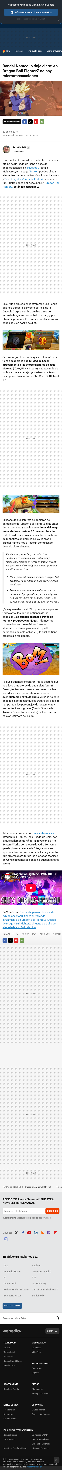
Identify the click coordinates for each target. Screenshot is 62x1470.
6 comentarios (13, 121)
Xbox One (45, 933)
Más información (34, 1467)
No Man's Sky (39, 1283)
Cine (5, 1265)
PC (16, 933)
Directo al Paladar (11, 1389)
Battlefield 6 (38, 1295)
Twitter (30, 121)
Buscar (58, 1318)
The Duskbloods (35, 51)
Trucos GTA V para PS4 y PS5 (38, 1187)
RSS (42, 1232)
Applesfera (8, 1356)
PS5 (34, 1277)
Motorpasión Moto (40, 1393)
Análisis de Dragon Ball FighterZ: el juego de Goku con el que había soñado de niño (30, 923)
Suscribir (52, 1211)
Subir (50, 1331)
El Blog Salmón (38, 1410)
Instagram (35, 1232)
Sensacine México (40, 1439)
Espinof (35, 1373)
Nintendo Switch (12, 1271)
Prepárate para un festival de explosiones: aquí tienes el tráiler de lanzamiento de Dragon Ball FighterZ (28, 916)
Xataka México (10, 1435)
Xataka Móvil (9, 1352)
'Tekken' (33, 171)
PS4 (34, 933)
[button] (21, 147)
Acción (25, 933)
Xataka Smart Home (12, 1361)
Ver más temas (12, 1306)
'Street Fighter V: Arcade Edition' (23, 179)
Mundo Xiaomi (9, 1365)
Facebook (24, 121)
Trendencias (9, 1410)
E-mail (42, 121)
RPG (8, 51)
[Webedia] (12, 1333)
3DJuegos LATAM (40, 1435)
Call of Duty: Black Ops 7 (45, 1289)
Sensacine (36, 1368)
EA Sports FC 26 (12, 1295)
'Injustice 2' (33, 167)
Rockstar (19, 51)
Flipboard (36, 121)
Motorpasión (37, 1389)
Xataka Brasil (9, 1439)
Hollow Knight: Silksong (16, 1289)
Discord (5, 1238)
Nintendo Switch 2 (41, 1271)
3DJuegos (36, 1347)
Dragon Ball (9, 1283)
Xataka (6, 1347)
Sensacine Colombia (41, 1444)
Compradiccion (10, 1418)
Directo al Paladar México (14, 1448)
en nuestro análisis (44, 833)
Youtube (29, 1232)
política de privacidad (41, 1218)
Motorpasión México (41, 1448)
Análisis (36, 1265)
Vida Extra (36, 1352)
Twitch (48, 1232)
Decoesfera (8, 1414)
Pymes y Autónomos (41, 1414)
